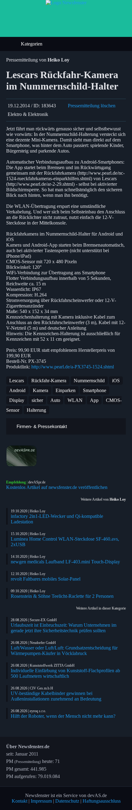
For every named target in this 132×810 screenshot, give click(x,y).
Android (17, 390)
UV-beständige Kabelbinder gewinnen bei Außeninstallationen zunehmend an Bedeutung (56, 696)
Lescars (16, 380)
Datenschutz (67, 801)
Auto (55, 400)
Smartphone (94, 390)
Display (16, 400)
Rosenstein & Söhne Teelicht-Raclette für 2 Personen (62, 596)
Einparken (66, 390)
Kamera (40, 390)
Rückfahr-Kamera (48, 380)
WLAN (75, 400)
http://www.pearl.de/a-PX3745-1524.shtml (72, 366)
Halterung (36, 410)
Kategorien (32, 43)
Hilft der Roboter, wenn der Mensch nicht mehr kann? (63, 716)
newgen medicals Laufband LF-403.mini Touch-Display (65, 561)
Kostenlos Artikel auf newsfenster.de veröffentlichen (56, 487)
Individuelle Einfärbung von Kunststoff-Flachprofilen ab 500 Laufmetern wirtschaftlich (65, 673)
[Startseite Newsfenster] (66, 2)
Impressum (41, 801)
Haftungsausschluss (102, 801)
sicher (37, 400)
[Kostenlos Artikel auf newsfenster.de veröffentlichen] (66, 456)
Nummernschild (89, 380)
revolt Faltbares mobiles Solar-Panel (45, 579)
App (94, 400)
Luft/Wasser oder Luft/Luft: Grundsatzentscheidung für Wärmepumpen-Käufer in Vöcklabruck (64, 650)
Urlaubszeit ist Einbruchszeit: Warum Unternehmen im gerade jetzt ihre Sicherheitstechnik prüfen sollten (63, 627)
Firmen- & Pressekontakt (41, 426)
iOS (116, 380)
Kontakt (19, 801)
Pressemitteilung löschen (91, 105)
